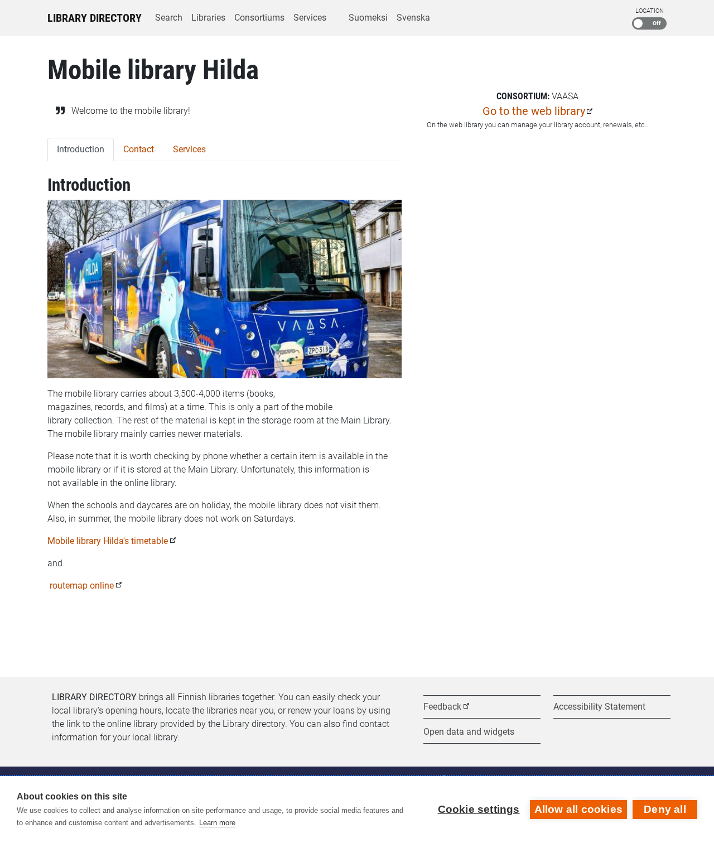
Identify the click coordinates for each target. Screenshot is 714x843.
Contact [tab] (138, 149)
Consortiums (259, 17)
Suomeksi (368, 17)
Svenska (413, 17)
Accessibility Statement (599, 706)
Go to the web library (534, 111)
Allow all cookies (578, 809)
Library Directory (94, 18)
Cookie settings (479, 809)
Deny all (665, 809)
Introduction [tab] (80, 149)
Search (168, 17)
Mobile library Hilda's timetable (107, 541)
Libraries (208, 17)
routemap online (80, 585)
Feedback (442, 706)
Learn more (217, 822)
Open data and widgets (468, 731)
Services (309, 17)
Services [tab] (189, 149)
